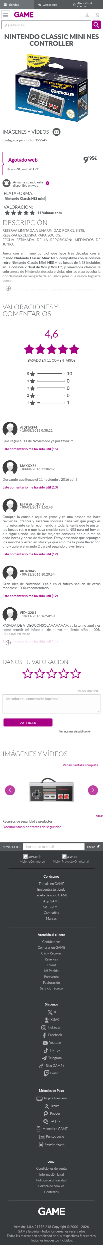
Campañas (51, 913)
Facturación (51, 982)
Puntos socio (54, 1136)
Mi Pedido (51, 971)
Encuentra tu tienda (51, 889)
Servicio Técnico (51, 988)
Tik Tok (54, 1050)
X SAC (55, 1020)
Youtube (54, 1043)
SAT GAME (51, 907)
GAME (24, 14)
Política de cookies (51, 1186)
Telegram (55, 1058)
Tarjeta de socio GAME (51, 895)
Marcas (51, 918)
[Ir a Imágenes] (56, 132)
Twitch (54, 1073)
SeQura (54, 1121)
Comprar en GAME (51, 947)
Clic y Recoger (51, 953)
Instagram (54, 1027)
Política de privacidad (51, 1180)
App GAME (51, 901)
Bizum (55, 1106)
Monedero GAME (55, 1129)
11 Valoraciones (49, 213)
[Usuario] (87, 15)
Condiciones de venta (51, 1168)
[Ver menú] (5, 15)
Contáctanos (51, 942)
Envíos (51, 965)
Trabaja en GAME (51, 884)
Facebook (55, 1035)
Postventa (51, 977)
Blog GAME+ (54, 1066)
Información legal (51, 1174)
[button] (96, 25)
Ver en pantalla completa (80, 765)
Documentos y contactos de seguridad (32, 827)
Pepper (54, 1113)
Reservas (51, 959)
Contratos (51, 1192)
